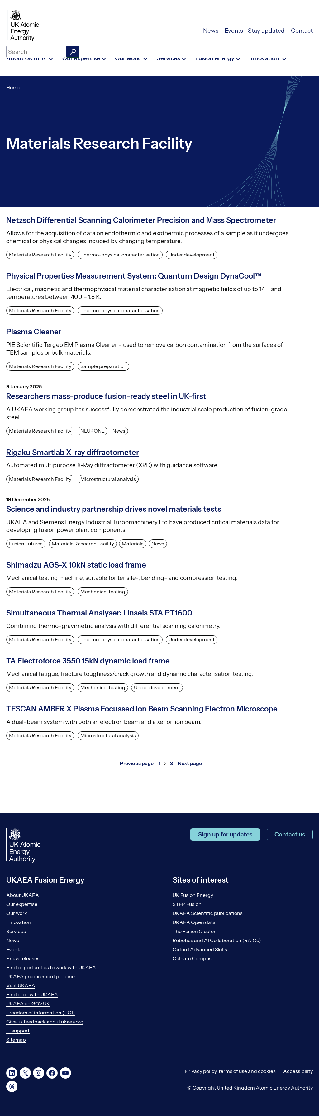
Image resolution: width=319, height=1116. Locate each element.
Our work (16, 913)
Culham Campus (192, 958)
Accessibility (298, 1071)
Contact (302, 30)
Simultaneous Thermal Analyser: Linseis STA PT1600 (99, 612)
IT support (18, 1030)
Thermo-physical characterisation (120, 254)
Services (16, 931)
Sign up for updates (225, 834)
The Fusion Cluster (194, 931)
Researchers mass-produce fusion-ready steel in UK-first (106, 396)
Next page (190, 763)
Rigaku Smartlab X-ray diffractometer (72, 452)
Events (234, 30)
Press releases (23, 958)
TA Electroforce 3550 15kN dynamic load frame (88, 660)
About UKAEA (23, 895)
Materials (133, 543)
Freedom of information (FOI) (40, 1012)
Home (13, 87)
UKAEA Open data (194, 922)
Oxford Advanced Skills (200, 949)
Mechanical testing (102, 591)
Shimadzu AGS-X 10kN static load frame (76, 564)
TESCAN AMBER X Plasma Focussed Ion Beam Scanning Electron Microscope (142, 708)
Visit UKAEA (20, 985)
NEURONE (92, 431)
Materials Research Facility (40, 254)
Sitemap (16, 1040)
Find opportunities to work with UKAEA (51, 967)
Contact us (289, 834)
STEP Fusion (187, 904)
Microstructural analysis (108, 479)
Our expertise (21, 904)
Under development (192, 254)
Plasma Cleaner (33, 331)
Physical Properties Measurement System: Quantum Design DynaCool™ (133, 275)
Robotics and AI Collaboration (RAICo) (217, 940)
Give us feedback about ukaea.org (44, 1021)
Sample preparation (103, 366)
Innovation (19, 922)
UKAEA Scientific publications (208, 913)
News (211, 30)
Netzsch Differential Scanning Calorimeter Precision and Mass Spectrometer (141, 220)
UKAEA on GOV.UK (28, 1003)
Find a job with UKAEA (32, 994)
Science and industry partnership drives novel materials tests (113, 509)
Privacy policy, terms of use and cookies (230, 1071)
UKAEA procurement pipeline (40, 976)
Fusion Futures (26, 543)
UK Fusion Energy (193, 895)
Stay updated (267, 30)
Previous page (137, 763)
